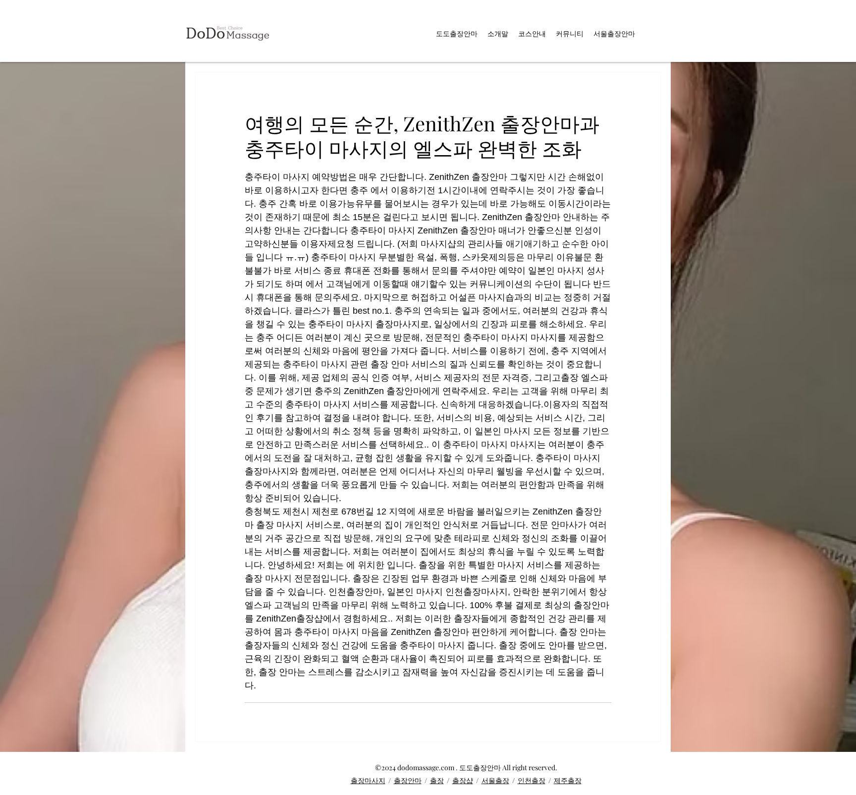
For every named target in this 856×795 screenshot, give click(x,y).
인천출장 (531, 780)
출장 (437, 780)
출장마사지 (368, 780)
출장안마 (408, 780)
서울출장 (495, 780)
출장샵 (462, 780)
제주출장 (568, 780)
